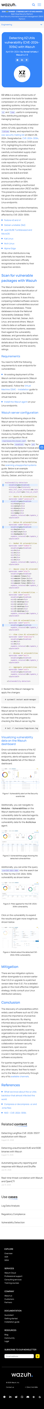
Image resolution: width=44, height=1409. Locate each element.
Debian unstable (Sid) (15, 225)
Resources (10, 1330)
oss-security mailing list (12, 134)
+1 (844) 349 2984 (31, 1387)
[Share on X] (17, 60)
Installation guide (11, 1322)
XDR (6, 1256)
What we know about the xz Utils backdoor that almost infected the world (18, 1095)
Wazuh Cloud (10, 1272)
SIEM (6, 1260)
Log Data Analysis (10, 1205)
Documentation (12, 1310)
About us (8, 1295)
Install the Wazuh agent (15, 401)
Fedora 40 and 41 (12, 220)
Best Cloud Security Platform (22, 14)
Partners (8, 1302)
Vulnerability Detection (13, 1222)
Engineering (6, 24)
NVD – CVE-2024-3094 (15, 1112)
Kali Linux (8, 238)
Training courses (11, 1283)
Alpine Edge (10, 248)
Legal (6, 1341)
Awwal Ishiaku (30, 51)
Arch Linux (9, 243)
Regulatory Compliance (13, 1214)
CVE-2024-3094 (30, 138)
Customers (9, 1299)
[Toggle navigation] (39, 5)
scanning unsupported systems (20, 465)
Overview (8, 1253)
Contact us (10, 1387)
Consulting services (12, 1279)
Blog (6, 1334)
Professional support (13, 1276)
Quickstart (9, 1315)
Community (9, 1338)
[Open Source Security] (22, 1376)
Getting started (10, 1318)
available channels (20, 1076)
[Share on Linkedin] (22, 60)
